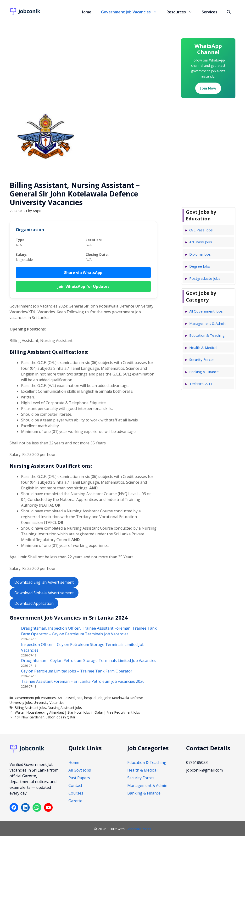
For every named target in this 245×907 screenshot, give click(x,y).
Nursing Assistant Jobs (65, 707)
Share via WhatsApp (83, 272)
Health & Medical (203, 347)
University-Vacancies (49, 702)
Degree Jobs (199, 266)
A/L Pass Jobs (200, 242)
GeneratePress (138, 828)
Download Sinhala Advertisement (44, 592)
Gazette (75, 800)
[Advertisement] (83, 59)
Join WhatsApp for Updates (83, 286)
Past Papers (79, 777)
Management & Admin (207, 323)
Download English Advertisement (44, 582)
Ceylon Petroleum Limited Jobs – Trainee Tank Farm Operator (76, 671)
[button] (156, 12)
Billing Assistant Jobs (30, 707)
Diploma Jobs (200, 254)
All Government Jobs (206, 311)
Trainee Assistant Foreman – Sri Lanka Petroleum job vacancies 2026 (83, 681)
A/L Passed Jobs (70, 697)
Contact (75, 785)
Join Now (208, 88)
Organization (30, 229)
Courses (75, 793)
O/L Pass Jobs (201, 230)
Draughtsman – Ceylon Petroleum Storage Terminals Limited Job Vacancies (88, 660)
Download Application (34, 603)
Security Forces (202, 359)
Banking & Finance (204, 371)
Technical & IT (200, 383)
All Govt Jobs (79, 770)
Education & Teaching (207, 335)
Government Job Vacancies (126, 12)
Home (85, 12)
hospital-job (93, 697)
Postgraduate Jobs (204, 278)
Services (209, 12)
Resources (176, 12)
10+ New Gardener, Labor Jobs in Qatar (45, 717)
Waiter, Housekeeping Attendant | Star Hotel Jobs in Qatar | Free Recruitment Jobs (77, 712)
